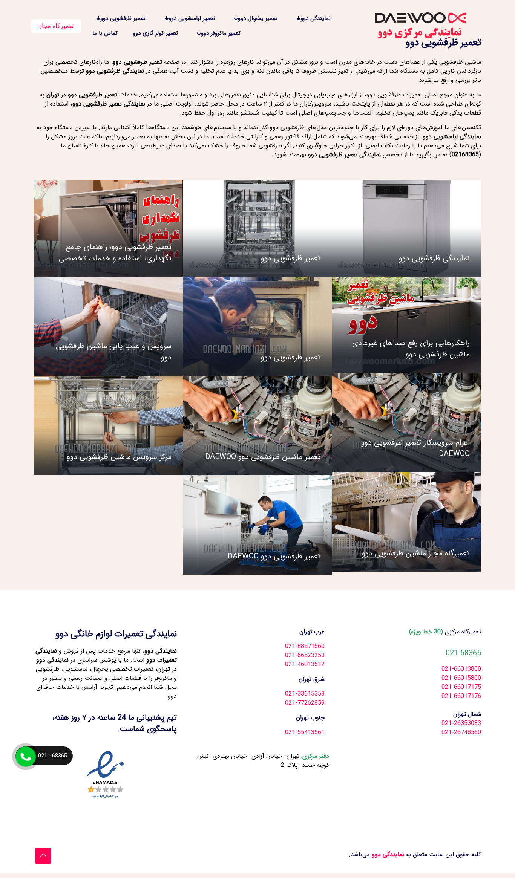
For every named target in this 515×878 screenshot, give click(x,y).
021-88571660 (305, 646)
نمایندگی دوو (387, 854)
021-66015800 (461, 678)
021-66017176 (461, 696)
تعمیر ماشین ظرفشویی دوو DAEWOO (263, 457)
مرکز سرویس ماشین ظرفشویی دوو (119, 457)
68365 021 (463, 653)
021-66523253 (305, 655)
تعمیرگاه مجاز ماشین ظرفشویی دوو (416, 553)
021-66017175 (461, 687)
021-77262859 (305, 703)
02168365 (465, 154)
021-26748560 (461, 732)
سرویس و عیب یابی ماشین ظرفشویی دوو (114, 351)
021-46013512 (305, 664)
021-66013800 (461, 669)
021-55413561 (305, 732)
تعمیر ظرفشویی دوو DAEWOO (274, 556)
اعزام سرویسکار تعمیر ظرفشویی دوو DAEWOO (415, 448)
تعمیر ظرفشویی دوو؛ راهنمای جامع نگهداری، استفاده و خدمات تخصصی (115, 252)
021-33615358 (305, 694)
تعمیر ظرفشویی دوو (291, 258)
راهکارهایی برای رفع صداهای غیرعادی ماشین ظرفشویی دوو (411, 348)
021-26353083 (461, 723)
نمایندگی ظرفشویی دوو (434, 258)
